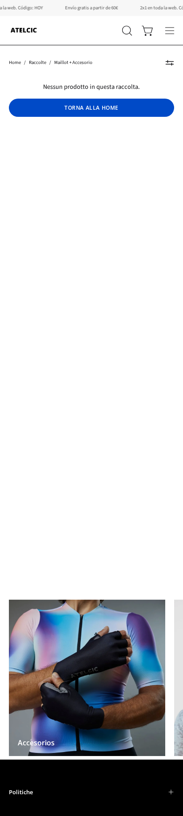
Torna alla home (91, 107)
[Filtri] (170, 62)
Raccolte (37, 62)
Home (15, 62)
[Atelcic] (24, 30)
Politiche (21, 792)
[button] (126, 30)
